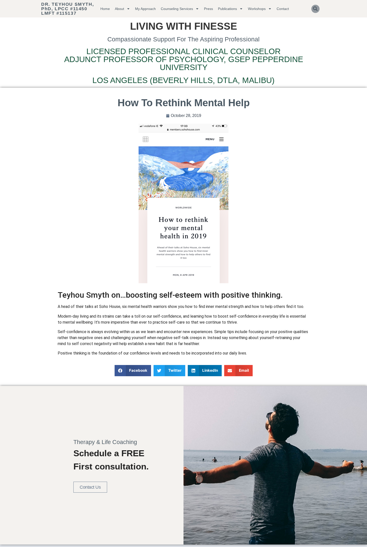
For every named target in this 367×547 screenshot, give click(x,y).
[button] (315, 9)
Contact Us (90, 487)
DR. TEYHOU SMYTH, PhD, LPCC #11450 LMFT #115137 (67, 9)
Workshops (257, 9)
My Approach (145, 9)
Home (105, 9)
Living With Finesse (183, 26)
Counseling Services (177, 9)
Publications (227, 9)
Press (208, 9)
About (119, 9)
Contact (283, 9)
